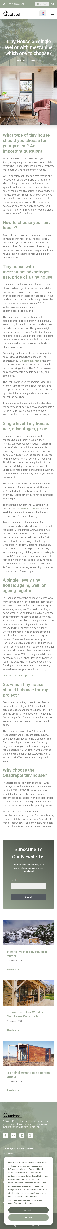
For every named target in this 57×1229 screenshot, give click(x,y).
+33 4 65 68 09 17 (16, 4)
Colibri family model (31, 360)
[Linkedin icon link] (21, 1135)
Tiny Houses (8, 1154)
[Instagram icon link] (30, 1135)
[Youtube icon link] (13, 1135)
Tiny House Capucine (27, 508)
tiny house (33, 684)
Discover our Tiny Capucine (18, 675)
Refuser (28, 1217)
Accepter (28, 1210)
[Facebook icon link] (5, 1135)
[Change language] (42, 13)
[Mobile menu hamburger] (52, 13)
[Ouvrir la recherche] (52, 4)
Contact (43, 4)
